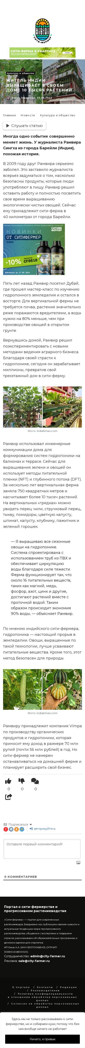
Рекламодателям (45, 990)
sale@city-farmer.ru (34, 961)
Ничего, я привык (42, 1039)
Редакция (68, 987)
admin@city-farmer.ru (47, 956)
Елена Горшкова (23, 98)
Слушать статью (27, 125)
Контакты (45, 987)
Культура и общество (20, 73)
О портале (21, 987)
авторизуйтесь (44, 829)
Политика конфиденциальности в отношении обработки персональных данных (42, 997)
